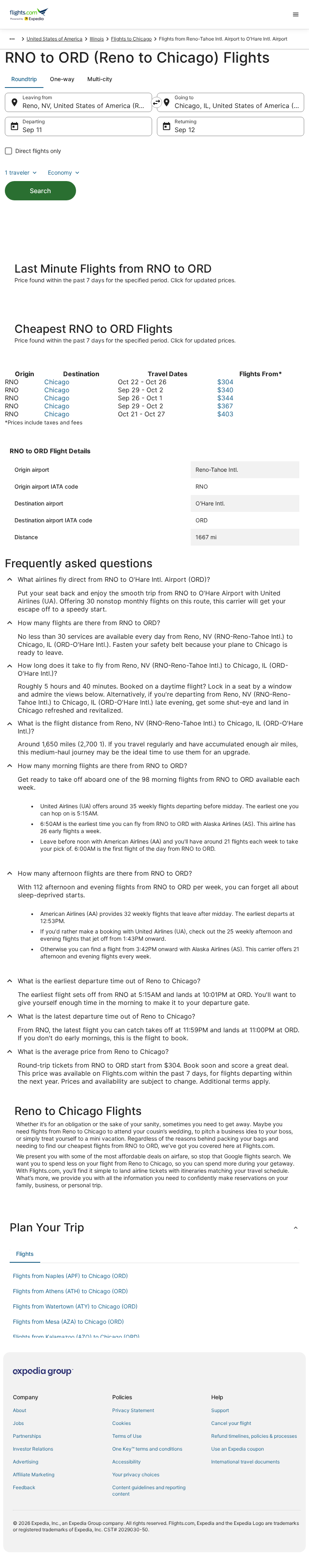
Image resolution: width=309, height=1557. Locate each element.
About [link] (19, 1410)
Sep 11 (32, 130)
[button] (154, 1227)
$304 (225, 382)
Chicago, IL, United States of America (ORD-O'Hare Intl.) (239, 106)
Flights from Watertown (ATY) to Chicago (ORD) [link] (75, 1306)
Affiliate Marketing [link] (33, 1474)
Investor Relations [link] (33, 1449)
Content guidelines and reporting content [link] (148, 1490)
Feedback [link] (24, 1487)
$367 (225, 406)
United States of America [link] (54, 39)
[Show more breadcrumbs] (12, 39)
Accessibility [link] (126, 1462)
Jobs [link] (18, 1423)
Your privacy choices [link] (135, 1474)
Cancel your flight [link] (231, 1423)
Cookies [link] (121, 1423)
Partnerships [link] (27, 1436)
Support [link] (220, 1410)
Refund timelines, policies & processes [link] (254, 1436)
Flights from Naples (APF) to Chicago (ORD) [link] (70, 1275)
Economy (60, 172)
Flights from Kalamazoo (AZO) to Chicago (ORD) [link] (76, 1336)
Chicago (57, 382)
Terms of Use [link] (127, 1436)
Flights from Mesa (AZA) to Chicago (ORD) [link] (68, 1321)
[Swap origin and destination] (156, 102)
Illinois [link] (97, 39)
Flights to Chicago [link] (131, 39)
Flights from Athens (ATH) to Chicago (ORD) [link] (70, 1291)
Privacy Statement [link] (133, 1410)
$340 (225, 390)
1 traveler (17, 172)
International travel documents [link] (245, 1462)
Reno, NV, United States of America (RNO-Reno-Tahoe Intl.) (87, 106)
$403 (225, 414)
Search (40, 191)
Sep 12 (185, 130)
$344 (225, 398)
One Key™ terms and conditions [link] (147, 1449)
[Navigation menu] (295, 14)
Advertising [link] (25, 1462)
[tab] (24, 79)
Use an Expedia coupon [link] (237, 1449)
